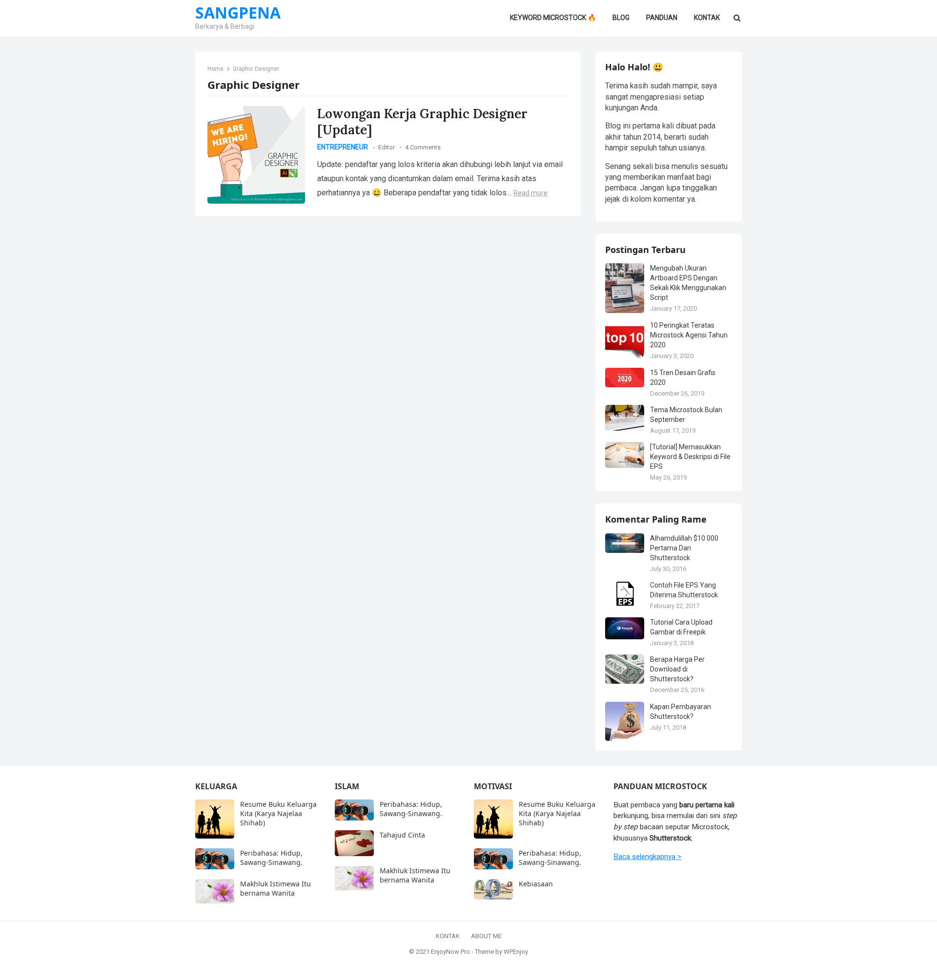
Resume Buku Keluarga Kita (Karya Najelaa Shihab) (278, 813)
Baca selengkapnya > (647, 856)
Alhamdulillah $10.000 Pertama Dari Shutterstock (684, 548)
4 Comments (423, 147)
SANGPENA (238, 13)
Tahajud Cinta (402, 835)
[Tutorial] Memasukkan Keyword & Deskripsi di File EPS (690, 456)
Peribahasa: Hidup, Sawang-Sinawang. (271, 857)
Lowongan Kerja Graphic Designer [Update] (422, 121)
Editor (386, 147)
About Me (486, 936)
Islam (347, 786)
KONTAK (448, 936)
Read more (530, 193)
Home (215, 68)
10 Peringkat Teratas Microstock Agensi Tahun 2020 (689, 335)
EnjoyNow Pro (450, 951)
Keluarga (216, 786)
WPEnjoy (516, 951)
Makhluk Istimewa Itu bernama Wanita (275, 888)
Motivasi (493, 786)
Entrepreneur (342, 147)
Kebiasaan (536, 883)
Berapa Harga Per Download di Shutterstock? (677, 669)
